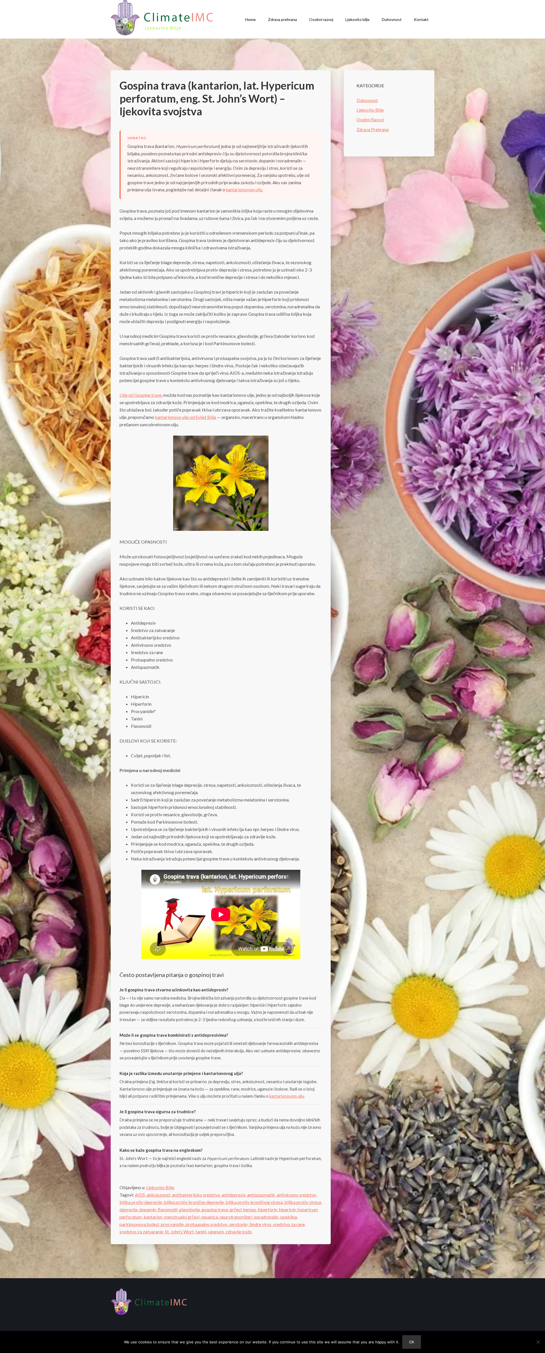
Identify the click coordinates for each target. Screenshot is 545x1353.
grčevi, (236, 1209)
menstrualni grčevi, (182, 1217)
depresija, (129, 1209)
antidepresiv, (234, 1194)
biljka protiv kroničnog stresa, (255, 1202)
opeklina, (289, 1217)
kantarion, (154, 1217)
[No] (538, 1342)
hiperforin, (268, 1209)
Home (250, 19)
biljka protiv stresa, (303, 1202)
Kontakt (421, 19)
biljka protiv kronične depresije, (195, 1202)
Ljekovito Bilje (160, 1187)
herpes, (250, 1209)
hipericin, (288, 1209)
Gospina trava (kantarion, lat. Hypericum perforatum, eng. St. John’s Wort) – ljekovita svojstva (217, 98)
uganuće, (217, 1231)
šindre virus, (261, 1224)
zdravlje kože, (239, 1231)
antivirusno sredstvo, (297, 1194)
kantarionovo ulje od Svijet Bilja (185, 417)
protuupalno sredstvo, (207, 1224)
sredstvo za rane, (289, 1224)
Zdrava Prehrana (373, 129)
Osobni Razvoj (370, 119)
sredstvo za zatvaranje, (142, 1231)
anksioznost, (159, 1194)
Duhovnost (392, 19)
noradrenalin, (267, 1217)
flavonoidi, (168, 1209)
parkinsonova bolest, (140, 1224)
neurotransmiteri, (237, 1217)
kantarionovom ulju (244, 189)
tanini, (202, 1231)
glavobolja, (190, 1209)
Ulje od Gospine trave (141, 395)
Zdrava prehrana (282, 19)
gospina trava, (216, 1209)
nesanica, (210, 1217)
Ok (411, 1342)
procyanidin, (173, 1224)
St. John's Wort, (180, 1231)
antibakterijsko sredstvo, (197, 1194)
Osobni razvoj (321, 19)
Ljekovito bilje (357, 19)
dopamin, (148, 1209)
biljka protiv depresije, (142, 1202)
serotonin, (239, 1224)
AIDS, (141, 1194)
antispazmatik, (262, 1194)
